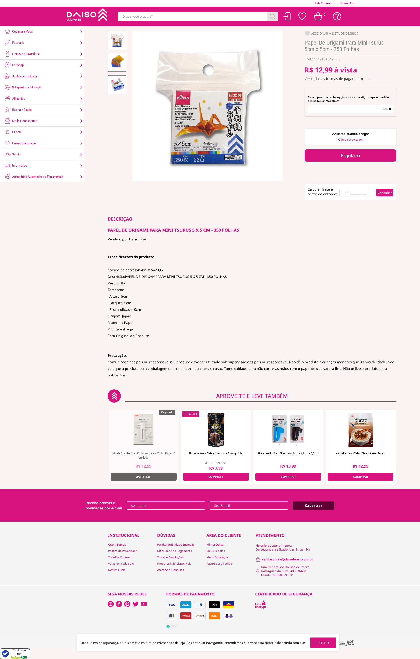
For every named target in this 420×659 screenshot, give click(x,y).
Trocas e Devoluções (170, 557)
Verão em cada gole (121, 563)
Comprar (216, 477)
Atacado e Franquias (170, 570)
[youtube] (144, 604)
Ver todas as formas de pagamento (333, 78)
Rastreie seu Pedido (219, 563)
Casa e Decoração (24, 143)
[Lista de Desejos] (302, 16)
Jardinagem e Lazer (24, 76)
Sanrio (16, 154)
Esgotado (350, 155)
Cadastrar (313, 505)
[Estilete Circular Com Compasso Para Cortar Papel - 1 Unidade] (143, 429)
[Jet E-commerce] (340, 643)
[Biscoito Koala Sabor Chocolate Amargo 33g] (216, 429)
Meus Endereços (217, 557)
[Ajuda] (337, 16)
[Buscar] (272, 16)
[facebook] (111, 604)
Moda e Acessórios (24, 121)
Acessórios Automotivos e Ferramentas (37, 177)
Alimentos (18, 99)
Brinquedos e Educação (27, 87)
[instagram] (119, 604)
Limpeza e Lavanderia (26, 54)
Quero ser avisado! (350, 139)
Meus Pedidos (215, 551)
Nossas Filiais (116, 570)
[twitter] (136, 604)
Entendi (323, 643)
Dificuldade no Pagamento (174, 551)
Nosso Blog (347, 3)
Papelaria (18, 43)
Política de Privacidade (122, 551)
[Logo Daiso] (86, 16)
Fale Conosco (323, 3)
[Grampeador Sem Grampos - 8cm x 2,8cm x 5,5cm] (288, 429)
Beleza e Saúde (22, 110)
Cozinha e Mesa (22, 32)
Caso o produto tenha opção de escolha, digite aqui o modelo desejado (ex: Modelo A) (348, 99)
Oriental (17, 132)
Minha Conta (214, 544)
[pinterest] (127, 604)
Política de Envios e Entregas (175, 544)
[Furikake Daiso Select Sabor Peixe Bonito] (361, 429)
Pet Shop (18, 65)
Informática (19, 166)
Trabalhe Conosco (119, 557)
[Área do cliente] (287, 16)
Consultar (385, 193)
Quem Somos (117, 544)
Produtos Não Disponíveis (174, 563)
